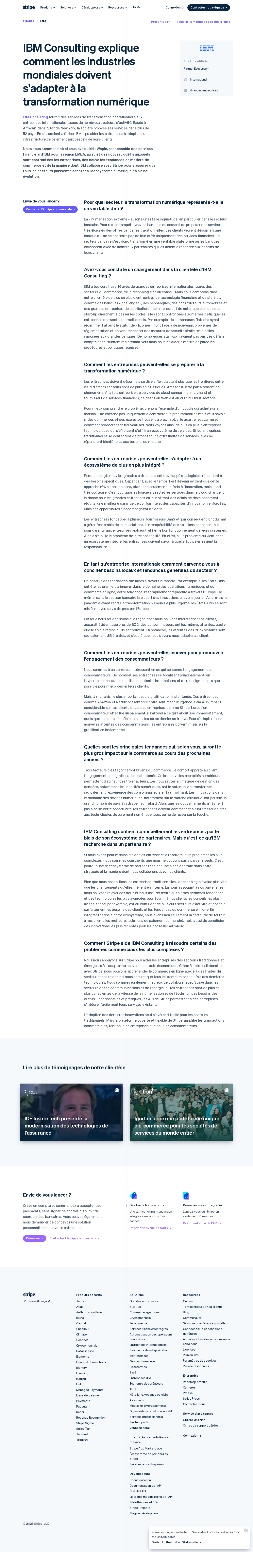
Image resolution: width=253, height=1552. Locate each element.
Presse (188, 1393)
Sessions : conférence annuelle (204, 1323)
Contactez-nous (194, 1404)
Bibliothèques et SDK (144, 1502)
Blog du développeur (144, 1513)
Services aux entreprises (147, 1464)
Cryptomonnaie (87, 1345)
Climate (81, 1334)
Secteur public (139, 1422)
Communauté (192, 1318)
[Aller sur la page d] (27, 1294)
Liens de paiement (89, 1395)
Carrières (189, 1387)
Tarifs (136, 7)
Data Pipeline (85, 1351)
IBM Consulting (35, 117)
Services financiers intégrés (149, 1329)
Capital (81, 1323)
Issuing (81, 1379)
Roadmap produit (195, 1382)
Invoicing (82, 1373)
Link (79, 1384)
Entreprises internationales (148, 1345)
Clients (28, 21)
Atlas (79, 1307)
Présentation (160, 22)
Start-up (135, 1307)
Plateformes (138, 1367)
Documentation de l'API (200, 1223)
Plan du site (191, 1355)
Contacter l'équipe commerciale (49, 209)
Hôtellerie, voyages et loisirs (149, 1394)
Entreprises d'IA (140, 1378)
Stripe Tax (83, 1428)
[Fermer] (245, 1531)
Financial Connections (91, 1362)
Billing (80, 1318)
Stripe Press (191, 1398)
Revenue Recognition (91, 1417)
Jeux (133, 1389)
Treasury (82, 1440)
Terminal (82, 1434)
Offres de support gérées (201, 1425)
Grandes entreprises (144, 1301)
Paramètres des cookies (200, 1360)
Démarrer (33, 1238)
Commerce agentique (145, 1312)
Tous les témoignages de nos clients (203, 22)
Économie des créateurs (146, 1383)
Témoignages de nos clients (202, 1307)
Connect (82, 1340)
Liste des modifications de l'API (151, 1497)
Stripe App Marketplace (146, 1448)
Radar (80, 1412)
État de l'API (138, 1491)
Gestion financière (142, 1361)
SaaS (133, 1372)
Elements (82, 1356)
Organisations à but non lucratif (151, 1411)
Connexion (173, 7)
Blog (186, 1312)
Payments (83, 1401)
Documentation (140, 1480)
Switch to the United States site (175, 1542)
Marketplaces (139, 1356)
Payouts (82, 1406)
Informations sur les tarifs (149, 1228)
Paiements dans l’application (149, 1350)
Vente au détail (140, 1428)
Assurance (137, 1400)
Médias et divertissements (148, 1406)
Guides (188, 1301)
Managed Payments (90, 1390)
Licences (189, 1349)
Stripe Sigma (85, 1423)
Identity (81, 1368)
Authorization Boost (90, 1312)
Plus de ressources (196, 1366)
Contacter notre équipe (207, 7)
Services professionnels (146, 1417)
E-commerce (138, 1323)
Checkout (83, 1329)
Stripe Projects (140, 1508)
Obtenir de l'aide (194, 1420)
